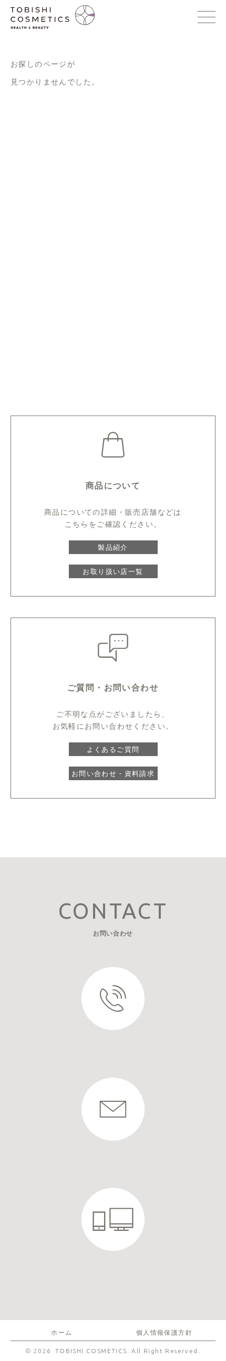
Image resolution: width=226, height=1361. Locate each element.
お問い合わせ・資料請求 (113, 773)
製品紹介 (113, 547)
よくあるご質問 (113, 749)
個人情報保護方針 (164, 1332)
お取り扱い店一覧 (113, 571)
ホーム (61, 1332)
